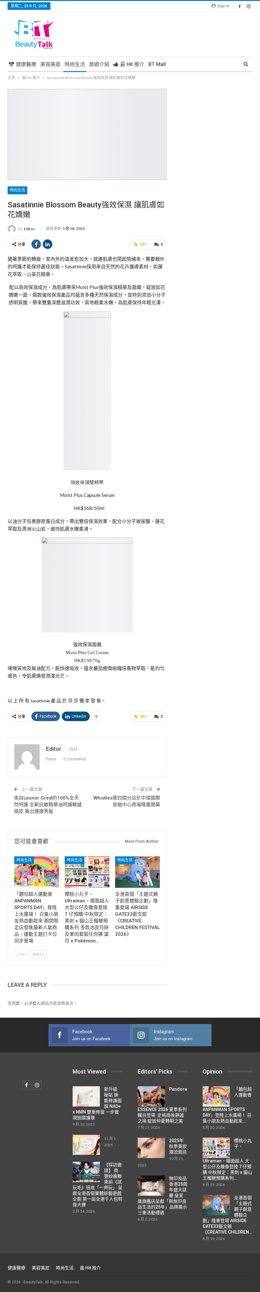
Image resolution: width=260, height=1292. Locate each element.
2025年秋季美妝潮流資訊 (178, 1146)
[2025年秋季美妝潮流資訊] (151, 1148)
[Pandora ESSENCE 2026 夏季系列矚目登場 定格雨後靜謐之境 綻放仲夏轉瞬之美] (151, 1096)
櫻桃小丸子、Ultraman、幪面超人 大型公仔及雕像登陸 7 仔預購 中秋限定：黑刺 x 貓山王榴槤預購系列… (227, 1159)
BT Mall (157, 64)
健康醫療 (26, 64)
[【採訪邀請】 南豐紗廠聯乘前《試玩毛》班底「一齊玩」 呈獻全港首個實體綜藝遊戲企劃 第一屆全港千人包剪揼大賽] (86, 1172)
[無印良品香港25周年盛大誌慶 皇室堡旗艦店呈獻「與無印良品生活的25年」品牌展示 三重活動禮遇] (151, 1185)
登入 (36, 1003)
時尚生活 (75, 64)
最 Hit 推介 (132, 64)
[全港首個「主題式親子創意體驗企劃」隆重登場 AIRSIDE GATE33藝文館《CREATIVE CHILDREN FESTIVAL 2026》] (137, 872)
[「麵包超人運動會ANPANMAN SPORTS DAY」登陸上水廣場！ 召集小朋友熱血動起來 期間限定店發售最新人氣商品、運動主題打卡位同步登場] (36, 872)
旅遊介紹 (99, 64)
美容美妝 (50, 64)
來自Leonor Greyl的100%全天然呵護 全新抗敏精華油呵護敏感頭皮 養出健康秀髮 (48, 804)
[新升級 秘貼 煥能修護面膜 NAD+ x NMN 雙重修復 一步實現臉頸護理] (86, 1096)
